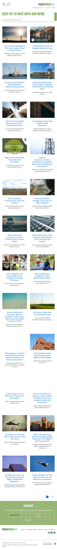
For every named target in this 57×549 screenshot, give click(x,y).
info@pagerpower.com (38, 7)
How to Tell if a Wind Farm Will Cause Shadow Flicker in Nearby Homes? (14, 48)
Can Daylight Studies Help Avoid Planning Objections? (42, 123)
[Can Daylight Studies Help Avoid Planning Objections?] (42, 110)
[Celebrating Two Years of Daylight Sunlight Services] (42, 35)
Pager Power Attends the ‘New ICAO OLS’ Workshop (14, 159)
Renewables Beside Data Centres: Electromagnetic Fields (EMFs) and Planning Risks (42, 85)
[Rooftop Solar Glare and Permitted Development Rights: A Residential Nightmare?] (14, 464)
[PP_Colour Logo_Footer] (9, 528)
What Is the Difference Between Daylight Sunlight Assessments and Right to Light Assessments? (42, 437)
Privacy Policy (4, 544)
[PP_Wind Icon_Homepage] (52, 532)
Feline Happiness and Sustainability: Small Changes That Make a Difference (14, 277)
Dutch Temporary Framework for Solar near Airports (15, 200)
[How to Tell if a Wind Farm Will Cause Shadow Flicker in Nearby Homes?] (14, 35)
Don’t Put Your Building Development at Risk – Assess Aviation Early (15, 123)
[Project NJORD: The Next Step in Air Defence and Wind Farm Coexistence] (42, 464)
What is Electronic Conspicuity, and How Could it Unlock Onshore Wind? (14, 238)
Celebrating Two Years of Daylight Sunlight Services (42, 47)
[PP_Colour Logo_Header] (46, 3)
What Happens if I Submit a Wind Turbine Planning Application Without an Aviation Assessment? (14, 356)
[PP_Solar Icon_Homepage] (49, 532)
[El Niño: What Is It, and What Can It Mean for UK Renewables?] (14, 382)
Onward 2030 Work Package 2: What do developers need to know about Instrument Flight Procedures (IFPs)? (14, 316)
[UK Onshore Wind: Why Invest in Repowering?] (42, 301)
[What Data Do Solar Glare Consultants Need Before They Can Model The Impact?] (42, 224)
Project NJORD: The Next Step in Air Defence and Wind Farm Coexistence (42, 477)
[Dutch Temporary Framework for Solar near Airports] (14, 187)
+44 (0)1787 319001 (50, 7)
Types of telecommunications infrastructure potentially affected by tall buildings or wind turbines (42, 161)
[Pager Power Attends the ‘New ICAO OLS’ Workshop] (14, 146)
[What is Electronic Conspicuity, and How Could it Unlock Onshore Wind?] (14, 224)
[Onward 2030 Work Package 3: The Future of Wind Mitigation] (42, 187)
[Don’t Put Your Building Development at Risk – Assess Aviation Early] (14, 110)
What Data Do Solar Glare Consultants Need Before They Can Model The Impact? (42, 238)
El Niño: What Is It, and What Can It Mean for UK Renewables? (14, 396)
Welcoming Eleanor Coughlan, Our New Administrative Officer (42, 276)
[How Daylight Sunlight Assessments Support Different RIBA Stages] (42, 342)
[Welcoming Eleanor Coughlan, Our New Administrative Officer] (42, 262)
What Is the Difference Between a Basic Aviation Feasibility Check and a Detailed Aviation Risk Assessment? (42, 398)
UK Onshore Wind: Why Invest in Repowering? (42, 313)
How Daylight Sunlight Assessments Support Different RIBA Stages (42, 355)
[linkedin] (55, 544)
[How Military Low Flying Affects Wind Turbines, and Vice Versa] (14, 423)
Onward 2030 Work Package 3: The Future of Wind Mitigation (42, 200)
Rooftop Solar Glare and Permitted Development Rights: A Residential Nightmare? (14, 478)
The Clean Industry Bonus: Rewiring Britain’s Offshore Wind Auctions (15, 84)
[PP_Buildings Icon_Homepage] (54, 532)
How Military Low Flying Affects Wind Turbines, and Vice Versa (14, 436)
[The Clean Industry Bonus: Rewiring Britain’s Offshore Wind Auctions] (14, 71)
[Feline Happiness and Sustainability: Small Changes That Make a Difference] (14, 262)
